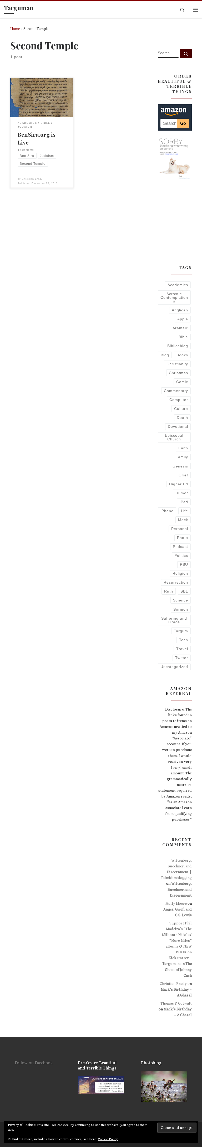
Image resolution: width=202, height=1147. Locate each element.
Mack (183, 520)
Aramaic (180, 328)
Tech (183, 640)
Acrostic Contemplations (174, 298)
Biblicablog (177, 346)
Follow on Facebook (34, 1062)
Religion (180, 573)
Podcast (180, 546)
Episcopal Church (174, 437)
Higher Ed (178, 484)
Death (182, 417)
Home (15, 29)
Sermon (180, 609)
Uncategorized (174, 667)
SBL (184, 591)
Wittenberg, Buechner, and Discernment (180, 889)
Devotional (178, 426)
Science (180, 600)
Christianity (177, 364)
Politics (181, 555)
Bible (183, 337)
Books (182, 355)
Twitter (181, 658)
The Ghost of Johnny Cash (178, 969)
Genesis (180, 466)
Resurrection (176, 582)
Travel (182, 649)
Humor (181, 493)
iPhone (167, 511)
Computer (178, 400)
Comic (182, 382)
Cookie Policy (108, 1139)
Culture (181, 409)
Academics (178, 285)
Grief (183, 475)
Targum (181, 631)
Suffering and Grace (174, 620)
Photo (182, 538)
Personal (179, 529)
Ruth (168, 591)
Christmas (178, 373)
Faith (183, 448)
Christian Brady (32, 179)
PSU (184, 564)
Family (181, 457)
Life (184, 511)
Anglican (180, 310)
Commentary (176, 391)
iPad (184, 502)
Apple (182, 319)
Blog (165, 355)
